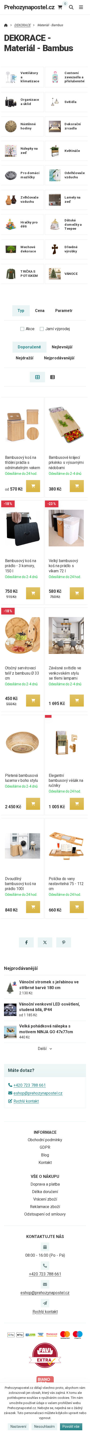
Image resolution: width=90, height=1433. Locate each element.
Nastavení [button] (18, 1427)
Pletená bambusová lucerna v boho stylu (21, 778)
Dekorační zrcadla (72, 126)
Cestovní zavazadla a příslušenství (74, 77)
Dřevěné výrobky (70, 249)
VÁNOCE (71, 274)
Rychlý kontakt (26, 1101)
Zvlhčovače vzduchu (29, 200)
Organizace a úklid (29, 102)
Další (42, 1048)
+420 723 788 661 (30, 1085)
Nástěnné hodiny (28, 126)
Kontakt (45, 1162)
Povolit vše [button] (71, 1427)
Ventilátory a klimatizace (29, 77)
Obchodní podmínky (45, 1139)
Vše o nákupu (45, 1176)
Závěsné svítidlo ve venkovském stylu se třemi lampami (65, 673)
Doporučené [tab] (29, 347)
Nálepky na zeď (29, 151)
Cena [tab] (39, 310)
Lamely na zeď (72, 200)
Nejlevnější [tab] (62, 347)
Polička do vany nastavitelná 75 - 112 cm (66, 883)
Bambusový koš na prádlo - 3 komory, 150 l (20, 565)
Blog (45, 1155)
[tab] (37, 377)
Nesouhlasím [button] (44, 1427)
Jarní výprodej (57, 328)
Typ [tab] (21, 310)
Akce (30, 328)
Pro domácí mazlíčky (29, 175)
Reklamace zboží (45, 1206)
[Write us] (45, 1303)
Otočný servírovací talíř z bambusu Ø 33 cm (22, 673)
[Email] (45, 1284)
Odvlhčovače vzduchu (74, 175)
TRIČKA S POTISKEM (29, 274)
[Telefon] (45, 1265)
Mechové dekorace (28, 249)
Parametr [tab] (63, 310)
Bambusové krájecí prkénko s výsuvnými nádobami (66, 462)
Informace (45, 1132)
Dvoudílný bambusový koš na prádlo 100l (20, 883)
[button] (33, 486)
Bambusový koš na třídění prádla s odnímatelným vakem (22, 462)
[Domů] (6, 25)
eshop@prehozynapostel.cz (38, 1093)
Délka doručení (45, 1191)
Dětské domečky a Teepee (73, 224)
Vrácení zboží (45, 1199)
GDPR (45, 1147)
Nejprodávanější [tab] (59, 358)
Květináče (72, 151)
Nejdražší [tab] (24, 358)
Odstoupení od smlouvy (45, 1214)
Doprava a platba (45, 1184)
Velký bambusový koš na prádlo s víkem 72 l (63, 565)
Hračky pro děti (29, 224)
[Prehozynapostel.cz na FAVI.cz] (45, 1355)
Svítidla (70, 102)
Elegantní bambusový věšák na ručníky (66, 780)
